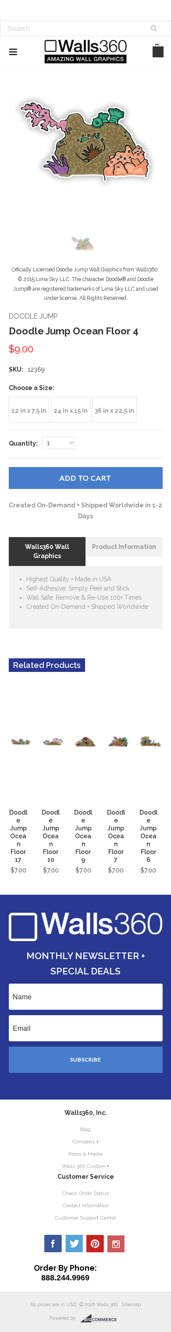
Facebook (53, 1243)
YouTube (116, 1243)
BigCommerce (101, 1318)
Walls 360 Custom (84, 1166)
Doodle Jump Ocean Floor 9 (83, 836)
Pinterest (95, 1243)
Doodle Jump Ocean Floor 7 (116, 836)
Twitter (74, 1243)
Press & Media (85, 1154)
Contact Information (86, 1205)
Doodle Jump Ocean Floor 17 (18, 836)
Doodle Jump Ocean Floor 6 (148, 836)
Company (83, 1142)
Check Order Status (85, 1193)
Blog (85, 1129)
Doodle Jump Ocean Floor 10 (51, 836)
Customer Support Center (85, 1218)
